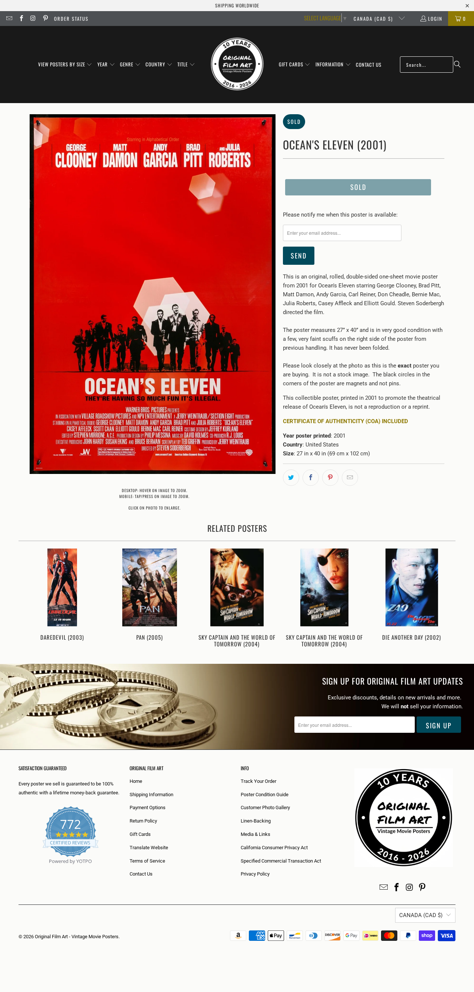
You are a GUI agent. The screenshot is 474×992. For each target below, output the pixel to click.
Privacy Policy (255, 874)
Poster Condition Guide (264, 794)
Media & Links (255, 834)
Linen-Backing (256, 821)
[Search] (457, 64)
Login (435, 18)
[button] (65, 64)
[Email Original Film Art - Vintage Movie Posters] (9, 18)
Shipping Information (151, 794)
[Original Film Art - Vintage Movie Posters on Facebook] (20, 18)
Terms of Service (147, 861)
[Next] (445, 598)
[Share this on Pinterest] (330, 477)
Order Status (71, 18)
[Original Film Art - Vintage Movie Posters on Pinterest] (44, 18)
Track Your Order (258, 781)
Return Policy (143, 821)
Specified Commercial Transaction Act (281, 861)
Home (136, 781)
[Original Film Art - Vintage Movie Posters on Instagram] (33, 18)
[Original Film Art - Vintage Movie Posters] (237, 64)
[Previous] (29, 598)
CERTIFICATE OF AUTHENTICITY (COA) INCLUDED (345, 421)
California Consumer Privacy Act (274, 847)
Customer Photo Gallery (265, 807)
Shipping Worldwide (237, 5)
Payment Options (148, 807)
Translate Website (149, 847)
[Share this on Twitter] (291, 477)
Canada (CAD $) (374, 18)
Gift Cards (140, 834)
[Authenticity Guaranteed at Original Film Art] (19, 870)
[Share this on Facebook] (311, 477)
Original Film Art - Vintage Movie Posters (76, 936)
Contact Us (141, 874)
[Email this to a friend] (350, 477)
